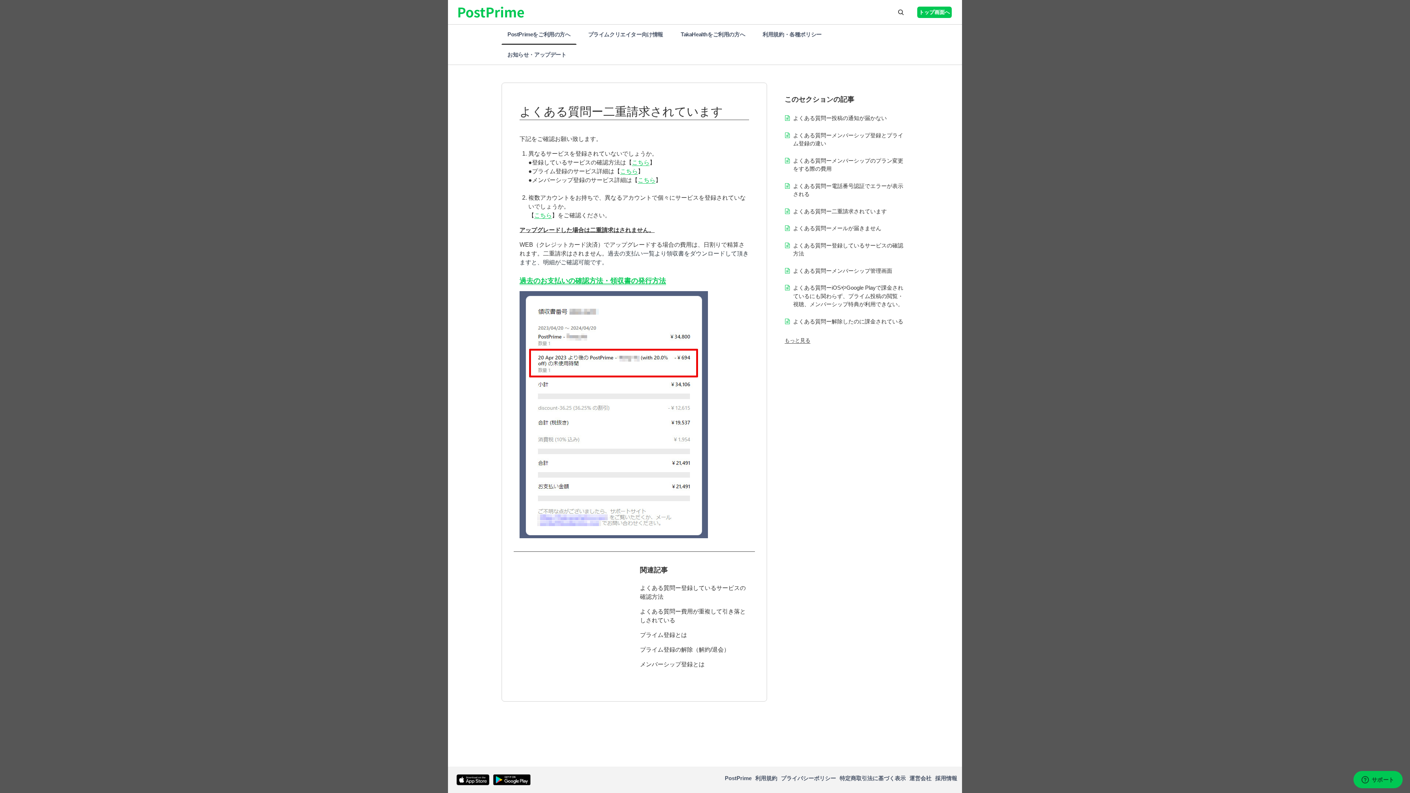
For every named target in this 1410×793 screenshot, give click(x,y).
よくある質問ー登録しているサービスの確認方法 (693, 592)
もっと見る (797, 340)
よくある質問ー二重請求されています (840, 211)
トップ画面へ (934, 12)
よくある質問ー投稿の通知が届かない (840, 118)
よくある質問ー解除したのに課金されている (848, 321)
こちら (641, 162)
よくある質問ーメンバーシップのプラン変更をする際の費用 (848, 164)
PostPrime (738, 778)
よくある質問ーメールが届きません (837, 228)
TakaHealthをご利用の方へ (713, 34)
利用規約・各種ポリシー (792, 34)
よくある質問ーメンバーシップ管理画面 (842, 271)
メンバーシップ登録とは (672, 664)
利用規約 (766, 778)
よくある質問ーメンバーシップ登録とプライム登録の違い (848, 139)
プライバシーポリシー (808, 778)
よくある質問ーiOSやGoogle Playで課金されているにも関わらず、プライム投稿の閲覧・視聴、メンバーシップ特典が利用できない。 (848, 296)
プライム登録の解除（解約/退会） (685, 650)
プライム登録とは (663, 635)
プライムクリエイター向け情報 (625, 34)
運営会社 (921, 778)
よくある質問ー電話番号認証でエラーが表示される (848, 190)
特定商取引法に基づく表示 (873, 778)
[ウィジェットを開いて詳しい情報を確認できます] (1378, 780)
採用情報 (946, 778)
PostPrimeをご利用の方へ (539, 34)
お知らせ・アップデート (537, 54)
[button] (901, 12)
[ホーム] (453, 779)
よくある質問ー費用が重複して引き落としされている (693, 615)
